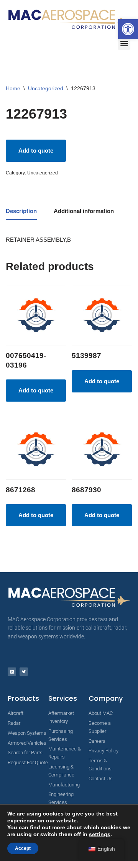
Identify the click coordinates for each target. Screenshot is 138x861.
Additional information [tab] (84, 211)
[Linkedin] (12, 671)
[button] (128, 29)
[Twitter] (24, 671)
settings (99, 834)
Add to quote (35, 150)
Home (13, 88)
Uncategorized (45, 88)
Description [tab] (21, 211)
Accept (23, 848)
